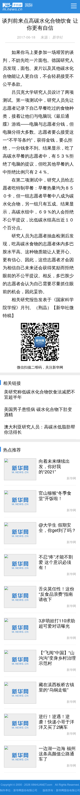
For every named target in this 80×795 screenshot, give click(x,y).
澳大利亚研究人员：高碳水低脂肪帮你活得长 (39, 429)
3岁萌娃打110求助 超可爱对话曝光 (57, 623)
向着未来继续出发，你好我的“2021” (54, 466)
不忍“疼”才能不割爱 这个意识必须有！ (56, 562)
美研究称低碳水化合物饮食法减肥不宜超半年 (39, 394)
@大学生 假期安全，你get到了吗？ (57, 527)
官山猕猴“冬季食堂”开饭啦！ (55, 495)
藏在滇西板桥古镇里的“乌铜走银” (56, 687)
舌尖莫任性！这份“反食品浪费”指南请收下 (56, 594)
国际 (29, 4)
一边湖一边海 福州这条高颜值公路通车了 (57, 754)
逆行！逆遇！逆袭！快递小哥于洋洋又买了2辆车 (56, 722)
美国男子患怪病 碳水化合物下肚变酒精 (38, 412)
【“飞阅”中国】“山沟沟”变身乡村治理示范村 (57, 658)
